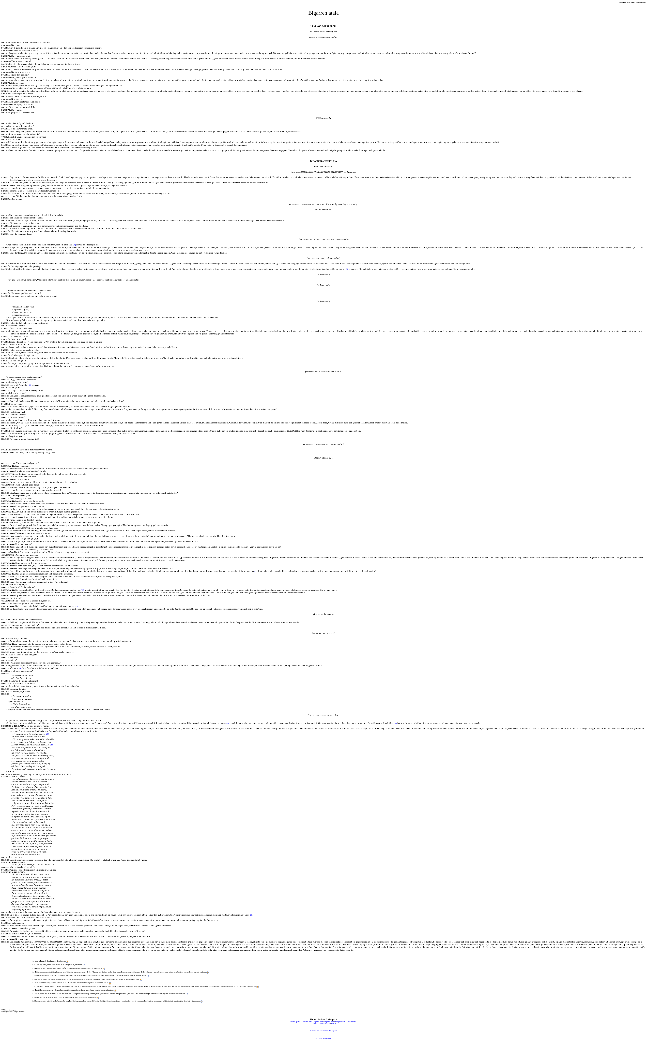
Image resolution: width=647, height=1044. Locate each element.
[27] (47, 734)
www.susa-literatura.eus (323, 1039)
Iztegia (333, 1023)
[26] (395, 723)
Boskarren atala (352, 1022)
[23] (76, 606)
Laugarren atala (340, 1022)
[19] (346, 269)
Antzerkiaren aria (324, 1023)
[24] (20, 668)
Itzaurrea (314, 1023)
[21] (255, 571)
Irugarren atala (329, 1022)
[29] (251, 915)
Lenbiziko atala (307, 1022)
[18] (74, 245)
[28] (51, 745)
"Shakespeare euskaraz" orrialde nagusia (323, 1031)
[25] (227, 723)
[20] (30, 385)
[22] (82, 590)
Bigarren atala (318, 1022)
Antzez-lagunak (295, 1022)
